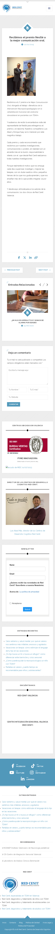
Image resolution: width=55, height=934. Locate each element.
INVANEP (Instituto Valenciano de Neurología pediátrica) (26, 848)
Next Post (43, 270)
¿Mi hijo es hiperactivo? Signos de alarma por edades (28, 321)
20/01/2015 (29, 44)
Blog (21, 923)
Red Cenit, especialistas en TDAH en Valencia (20, 896)
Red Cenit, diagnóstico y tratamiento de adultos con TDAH (26, 909)
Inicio (4, 923)
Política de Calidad (33, 923)
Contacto (12, 923)
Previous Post (13, 270)
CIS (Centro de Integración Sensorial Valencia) (22, 854)
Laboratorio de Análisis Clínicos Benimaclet (21, 861)
